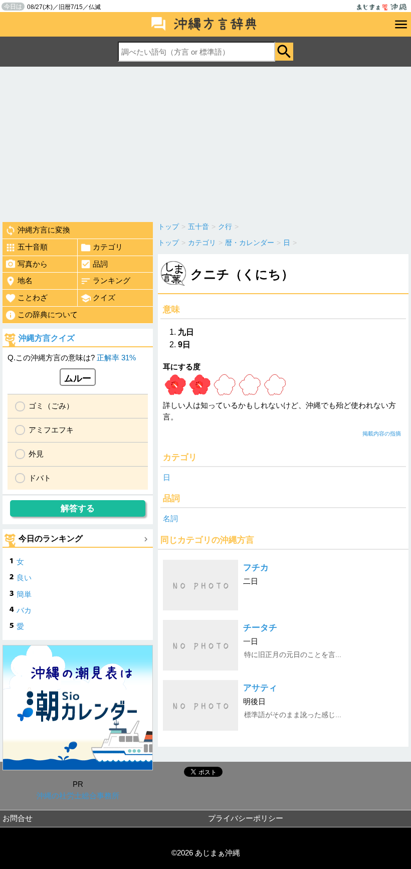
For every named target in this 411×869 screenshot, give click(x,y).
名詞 (170, 518)
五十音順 (33, 247)
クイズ (104, 297)
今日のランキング (51, 538)
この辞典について (48, 314)
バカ (24, 610)
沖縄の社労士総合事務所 (78, 795)
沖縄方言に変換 (44, 230)
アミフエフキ (51, 429)
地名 (25, 280)
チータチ (260, 627)
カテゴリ (108, 247)
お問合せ (18, 818)
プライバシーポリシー (245, 818)
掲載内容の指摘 (381, 433)
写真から (33, 264)
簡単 (24, 594)
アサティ (260, 688)
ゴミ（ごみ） (51, 405)
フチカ (256, 567)
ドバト (40, 478)
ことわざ (33, 297)
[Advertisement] (205, 142)
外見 (36, 454)
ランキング (111, 280)
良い (24, 577)
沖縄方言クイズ (47, 338)
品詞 (100, 264)
